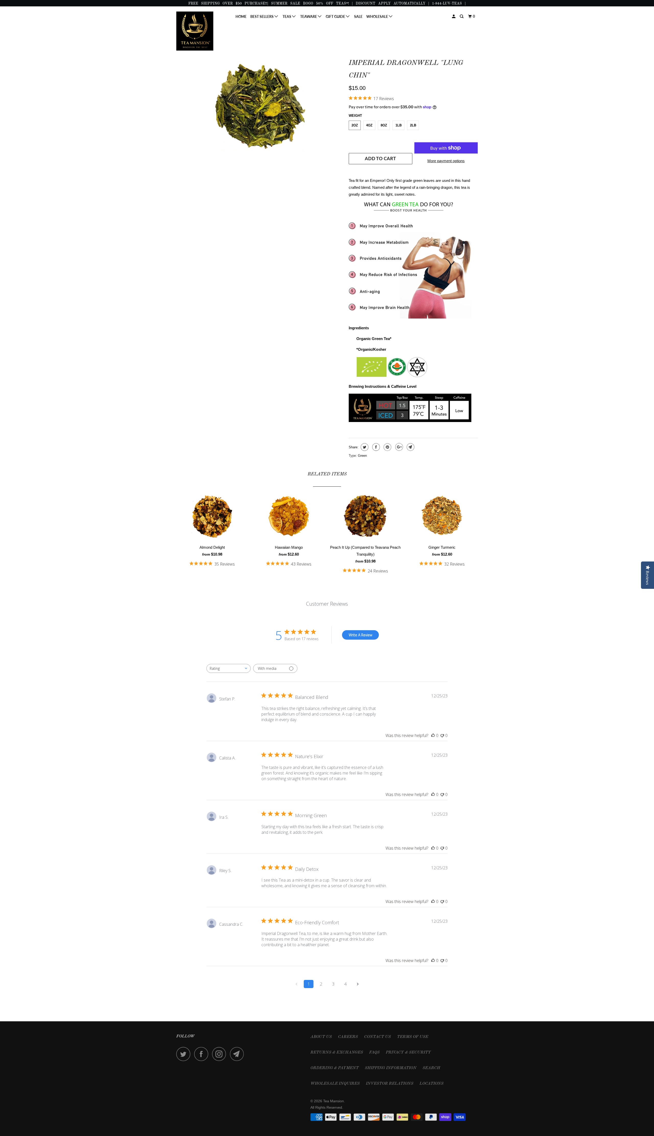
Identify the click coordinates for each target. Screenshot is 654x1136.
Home (241, 16)
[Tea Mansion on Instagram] (220, 1054)
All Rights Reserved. (326, 1107)
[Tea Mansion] (202, 31)
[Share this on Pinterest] (386, 447)
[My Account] (454, 16)
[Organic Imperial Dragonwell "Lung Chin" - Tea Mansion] (260, 105)
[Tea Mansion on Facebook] (202, 1054)
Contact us (377, 1037)
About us (321, 1037)
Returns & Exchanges (336, 1052)
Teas (287, 16)
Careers (348, 1037)
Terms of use (412, 1037)
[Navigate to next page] (358, 984)
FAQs (374, 1052)
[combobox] (228, 668)
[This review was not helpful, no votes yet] (442, 735)
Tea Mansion (333, 1101)
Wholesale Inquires (335, 1084)
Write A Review (360, 635)
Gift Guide (336, 16)
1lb (398, 125)
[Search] (462, 16)
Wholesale (377, 16)
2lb (413, 125)
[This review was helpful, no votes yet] (433, 735)
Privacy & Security (408, 1052)
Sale (358, 16)
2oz (355, 125)
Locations (431, 1084)
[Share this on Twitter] (363, 447)
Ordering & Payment (334, 1068)
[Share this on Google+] (398, 447)
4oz (369, 125)
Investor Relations (389, 1084)
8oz (384, 125)
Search (431, 1068)
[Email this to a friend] (409, 447)
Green (362, 456)
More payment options (446, 161)
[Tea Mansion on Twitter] (184, 1054)
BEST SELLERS (262, 16)
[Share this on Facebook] (375, 447)
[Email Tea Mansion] (238, 1054)
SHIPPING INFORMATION (390, 1068)
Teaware (309, 16)
